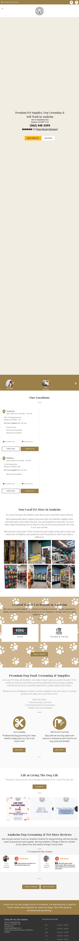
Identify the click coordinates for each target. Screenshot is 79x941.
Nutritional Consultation (14, 433)
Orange (55, 842)
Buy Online (10, 388)
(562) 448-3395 (40, 125)
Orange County (50, 844)
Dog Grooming (11, 427)
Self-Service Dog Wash (14, 430)
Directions (11, 449)
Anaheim (46, 842)
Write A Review (48, 887)
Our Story (48, 138)
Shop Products (33, 138)
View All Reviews (31, 887)
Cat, (22, 423)
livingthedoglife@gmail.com (12, 928)
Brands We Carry (10, 441)
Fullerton (63, 842)
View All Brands (39, 654)
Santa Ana (27, 844)
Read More (19, 750)
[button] (15, 552)
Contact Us (29, 449)
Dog (25, 423)
